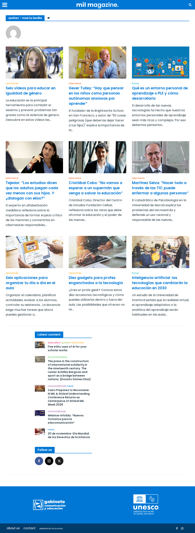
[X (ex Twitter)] (59, 461)
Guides (66, 342)
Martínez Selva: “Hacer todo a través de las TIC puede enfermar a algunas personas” (160, 188)
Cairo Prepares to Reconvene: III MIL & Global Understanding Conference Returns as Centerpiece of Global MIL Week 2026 (69, 397)
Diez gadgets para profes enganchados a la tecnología (96, 280)
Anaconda (57, 528)
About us (13, 528)
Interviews (75, 83)
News (70, 386)
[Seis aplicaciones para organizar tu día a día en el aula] (34, 252)
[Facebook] (39, 461)
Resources (12, 83)
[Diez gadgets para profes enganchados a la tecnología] (97, 252)
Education (54, 342)
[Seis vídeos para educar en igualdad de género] (34, 62)
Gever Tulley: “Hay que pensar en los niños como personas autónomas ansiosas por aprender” (96, 96)
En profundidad (57, 357)
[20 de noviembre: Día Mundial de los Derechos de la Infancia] (40, 431)
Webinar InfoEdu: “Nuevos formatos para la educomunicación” (66, 419)
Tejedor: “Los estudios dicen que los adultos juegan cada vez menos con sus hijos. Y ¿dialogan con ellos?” (32, 190)
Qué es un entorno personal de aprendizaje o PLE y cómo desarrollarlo (160, 93)
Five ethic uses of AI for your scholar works (67, 348)
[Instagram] (49, 461)
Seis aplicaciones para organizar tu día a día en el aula (30, 283)
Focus (135, 83)
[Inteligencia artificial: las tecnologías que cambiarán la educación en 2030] (160, 252)
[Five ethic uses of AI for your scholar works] (40, 344)
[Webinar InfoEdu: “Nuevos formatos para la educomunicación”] (40, 413)
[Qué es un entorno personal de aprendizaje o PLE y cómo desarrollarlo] (160, 62)
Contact (29, 528)
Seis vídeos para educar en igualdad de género (31, 91)
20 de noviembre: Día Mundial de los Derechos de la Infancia (69, 435)
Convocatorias (57, 386)
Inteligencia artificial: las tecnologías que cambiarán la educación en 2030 (160, 283)
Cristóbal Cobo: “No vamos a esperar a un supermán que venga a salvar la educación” (96, 188)
